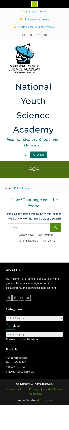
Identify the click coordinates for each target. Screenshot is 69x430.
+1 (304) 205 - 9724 (36, 11)
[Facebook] (9, 298)
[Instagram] (21, 298)
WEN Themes (44, 400)
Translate (32, 339)
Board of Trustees (27, 241)
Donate (40, 154)
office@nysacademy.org (36, 19)
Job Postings (45, 234)
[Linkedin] (15, 298)
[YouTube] (28, 298)
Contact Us (48, 241)
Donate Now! (26, 234)
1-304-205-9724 (15, 367)
